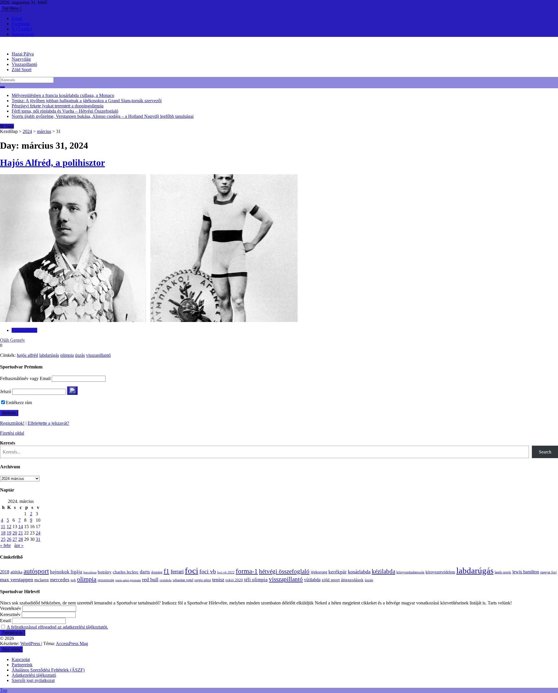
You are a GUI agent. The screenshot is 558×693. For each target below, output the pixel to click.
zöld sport (331, 579)
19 (9, 532)
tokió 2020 (234, 580)
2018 (4, 572)
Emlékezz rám (19, 402)
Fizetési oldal (12, 433)
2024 (27, 131)
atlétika (16, 572)
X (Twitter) (22, 28)
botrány (105, 572)
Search (545, 451)
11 (3, 526)
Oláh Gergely (12, 340)
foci (191, 570)
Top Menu (10, 8)
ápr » (19, 545)
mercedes (59, 579)
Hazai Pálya (23, 53)
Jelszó (5, 391)
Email (17, 18)
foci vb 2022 (226, 572)
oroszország (106, 580)
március (44, 131)
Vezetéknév (10, 608)
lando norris (503, 572)
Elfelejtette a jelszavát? (48, 423)
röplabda (165, 580)
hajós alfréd (27, 355)
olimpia (67, 355)
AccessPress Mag (72, 643)
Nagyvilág (21, 59)
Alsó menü (11, 649)
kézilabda (383, 571)
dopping (156, 572)
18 (3, 532)
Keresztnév (10, 614)
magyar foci (548, 572)
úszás (80, 355)
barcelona (89, 572)
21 (20, 532)
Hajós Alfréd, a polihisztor (52, 162)
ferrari (177, 571)
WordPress (30, 643)
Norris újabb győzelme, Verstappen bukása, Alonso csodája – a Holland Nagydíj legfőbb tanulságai (103, 116)
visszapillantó (98, 355)
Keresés (7, 442)
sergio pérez (202, 580)
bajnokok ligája (66, 572)
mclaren (41, 579)
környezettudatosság (410, 572)
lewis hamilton (525, 571)
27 (14, 539)
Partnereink (22, 664)
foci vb (207, 571)
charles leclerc (126, 572)
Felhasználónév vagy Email (25, 378)
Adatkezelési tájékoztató (34, 675)
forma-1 (247, 571)
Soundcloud (23, 34)
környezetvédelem (440, 572)
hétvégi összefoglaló (284, 571)
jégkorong (319, 572)
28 (20, 539)
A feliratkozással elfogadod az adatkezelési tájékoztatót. (57, 626)
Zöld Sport (21, 69)
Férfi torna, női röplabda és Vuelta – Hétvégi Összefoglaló (65, 111)
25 (3, 539)
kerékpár (337, 572)
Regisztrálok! (12, 423)
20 (14, 532)
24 (38, 532)
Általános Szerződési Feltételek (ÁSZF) (48, 669)
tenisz (218, 579)
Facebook (21, 23)
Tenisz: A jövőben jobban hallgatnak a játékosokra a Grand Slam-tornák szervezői (87, 100)
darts (145, 572)
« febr (5, 545)
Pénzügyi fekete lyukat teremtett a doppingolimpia (57, 105)
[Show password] (72, 390)
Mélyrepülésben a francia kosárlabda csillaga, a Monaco (63, 95)
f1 (166, 571)
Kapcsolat (21, 659)
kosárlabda (359, 572)
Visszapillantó (24, 64)
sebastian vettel (183, 580)
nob (73, 580)
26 (9, 539)
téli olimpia (256, 579)
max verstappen (16, 579)
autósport (36, 571)
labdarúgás (49, 355)
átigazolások (352, 579)
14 (20, 526)
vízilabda (312, 579)
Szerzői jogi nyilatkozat (33, 680)
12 (9, 526)
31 (38, 539)
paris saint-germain (128, 580)
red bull (150, 579)
